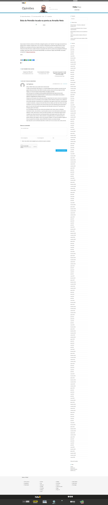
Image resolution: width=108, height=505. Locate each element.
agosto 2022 (73, 143)
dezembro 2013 (73, 355)
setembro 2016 (73, 288)
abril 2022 (72, 151)
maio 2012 (72, 394)
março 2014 (72, 349)
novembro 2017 (73, 259)
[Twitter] (75, 0)
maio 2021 (72, 174)
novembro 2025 (73, 64)
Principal (42, 488)
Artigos (57, 481)
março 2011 (72, 422)
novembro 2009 (73, 455)
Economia (58, 483)
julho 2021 (72, 170)
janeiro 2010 (73, 451)
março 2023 (72, 129)
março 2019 (72, 227)
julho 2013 (72, 365)
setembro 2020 (73, 190)
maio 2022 (72, 149)
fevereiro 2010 (73, 449)
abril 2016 (72, 298)
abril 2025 (72, 78)
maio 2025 (72, 76)
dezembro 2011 (73, 404)
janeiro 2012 (73, 402)
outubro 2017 (73, 261)
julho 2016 (72, 292)
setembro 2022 (73, 141)
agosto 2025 (73, 70)
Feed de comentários (74, 469)
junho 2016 (72, 294)
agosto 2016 (73, 290)
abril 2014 (72, 347)
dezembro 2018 (73, 233)
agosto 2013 (73, 363)
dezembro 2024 (73, 86)
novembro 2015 (73, 308)
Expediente (26, 483)
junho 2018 (72, 245)
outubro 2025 (73, 66)
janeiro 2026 (73, 60)
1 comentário (49, 16)
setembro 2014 (73, 337)
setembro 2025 (73, 68)
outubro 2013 (73, 359)
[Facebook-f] (74, 0)
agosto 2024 (73, 94)
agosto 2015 (73, 314)
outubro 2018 (73, 237)
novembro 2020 (73, 186)
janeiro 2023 (73, 133)
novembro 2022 (73, 137)
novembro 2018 (73, 235)
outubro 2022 (73, 139)
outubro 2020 (73, 188)
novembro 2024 (73, 88)
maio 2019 (72, 223)
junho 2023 (72, 123)
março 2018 (72, 251)
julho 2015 (72, 316)
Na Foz (41, 481)
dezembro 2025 (73, 62)
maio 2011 (72, 418)
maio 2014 (72, 345)
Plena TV (58, 489)
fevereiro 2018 (73, 253)
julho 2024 (72, 96)
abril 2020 (72, 200)
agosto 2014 (73, 339)
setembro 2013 (73, 361)
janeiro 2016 (73, 304)
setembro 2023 (73, 117)
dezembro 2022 (73, 135)
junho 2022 (72, 147)
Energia (41, 486)
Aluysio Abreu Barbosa (26, 16)
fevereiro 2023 (73, 131)
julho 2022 (72, 145)
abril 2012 (72, 396)
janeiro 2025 (73, 84)
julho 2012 (72, 390)
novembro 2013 (73, 357)
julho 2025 (72, 72)
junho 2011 (72, 416)
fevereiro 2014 (73, 351)
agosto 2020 (73, 192)
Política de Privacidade (74, 461)
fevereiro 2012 (73, 400)
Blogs (57, 488)
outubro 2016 (73, 286)
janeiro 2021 (73, 182)
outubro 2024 (73, 90)
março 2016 (72, 300)
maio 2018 (72, 247)
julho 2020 (72, 194)
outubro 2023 (73, 115)
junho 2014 (72, 343)
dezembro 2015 (73, 306)
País (41, 483)
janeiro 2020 (73, 206)
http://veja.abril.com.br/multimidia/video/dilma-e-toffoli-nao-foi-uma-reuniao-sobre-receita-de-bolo (46, 120)
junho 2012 (72, 392)
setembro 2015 (73, 312)
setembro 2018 (73, 239)
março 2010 (72, 447)
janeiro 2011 (73, 426)
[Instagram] (76, 0)
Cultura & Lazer (59, 486)
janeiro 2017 (73, 280)
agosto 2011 (73, 412)
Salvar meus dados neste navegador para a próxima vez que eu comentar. (36, 141)
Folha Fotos (74, 483)
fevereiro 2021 (73, 180)
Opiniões (28, 8)
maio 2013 (72, 369)
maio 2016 (72, 296)
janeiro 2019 (73, 231)
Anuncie (48, 0)
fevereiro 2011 (73, 424)
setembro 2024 (73, 92)
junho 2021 (72, 172)
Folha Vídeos (74, 481)
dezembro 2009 (73, 453)
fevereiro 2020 (73, 204)
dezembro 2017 (73, 257)
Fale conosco (45, 0)
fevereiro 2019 (73, 229)
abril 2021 (72, 176)
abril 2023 (72, 127)
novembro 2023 (73, 113)
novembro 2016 (73, 284)
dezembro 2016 (73, 282)
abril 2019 (72, 225)
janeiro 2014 (73, 353)
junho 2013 (72, 367)
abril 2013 (72, 371)
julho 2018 (72, 243)
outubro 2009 (73, 457)
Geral (41, 491)
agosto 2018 (73, 241)
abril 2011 (72, 420)
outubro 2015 (73, 310)
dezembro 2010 (73, 428)
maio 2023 (72, 125)
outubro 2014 (73, 335)
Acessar (72, 466)
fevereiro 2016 (73, 302)
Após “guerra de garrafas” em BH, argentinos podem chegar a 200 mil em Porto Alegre (59, 73)
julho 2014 (72, 341)
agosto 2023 (73, 119)
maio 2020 (72, 198)
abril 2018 (72, 249)
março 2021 (72, 178)
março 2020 (72, 202)
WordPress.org (73, 470)
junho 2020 (72, 196)
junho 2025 (72, 74)
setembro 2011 (73, 410)
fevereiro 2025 (73, 82)
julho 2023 (72, 121)
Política (41, 489)
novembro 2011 (73, 406)
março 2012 (72, 398)
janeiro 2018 (73, 255)
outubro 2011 (73, 408)
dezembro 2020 (73, 184)
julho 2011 (72, 414)
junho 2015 (72, 318)
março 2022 (72, 153)
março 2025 (72, 80)
